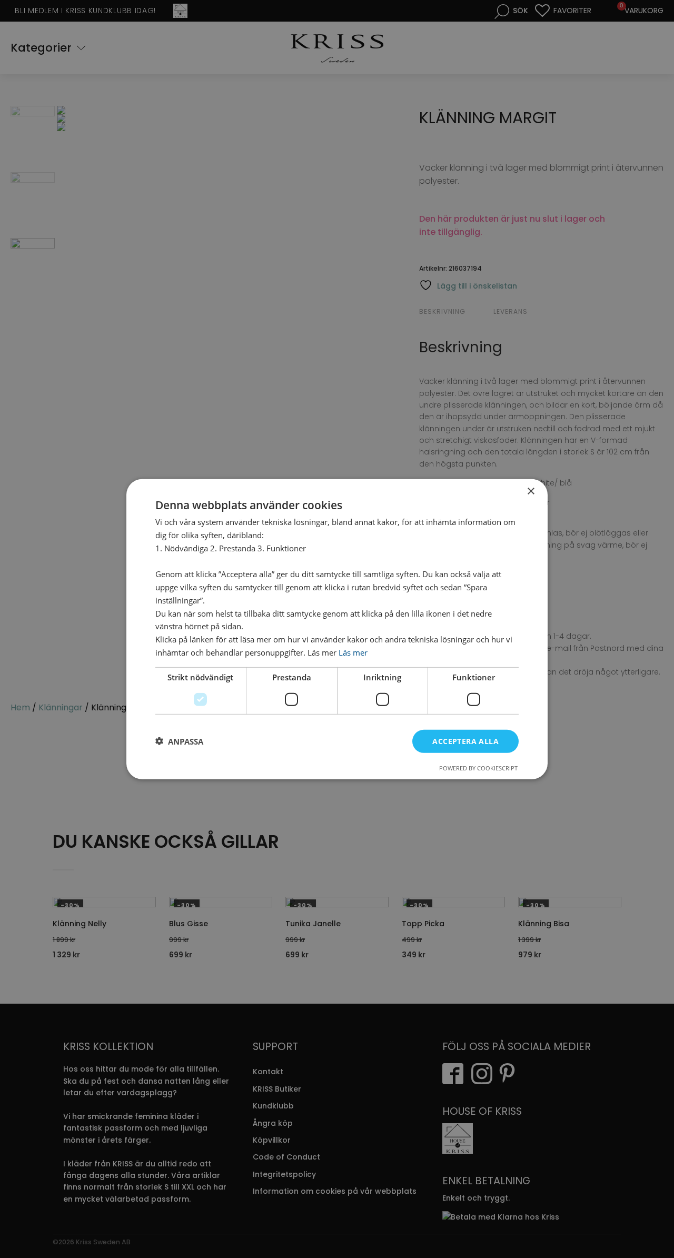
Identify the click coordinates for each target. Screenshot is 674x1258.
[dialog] (337, 629)
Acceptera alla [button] (465, 741)
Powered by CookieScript (478, 768)
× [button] (530, 491)
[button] (179, 741)
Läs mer (353, 652)
